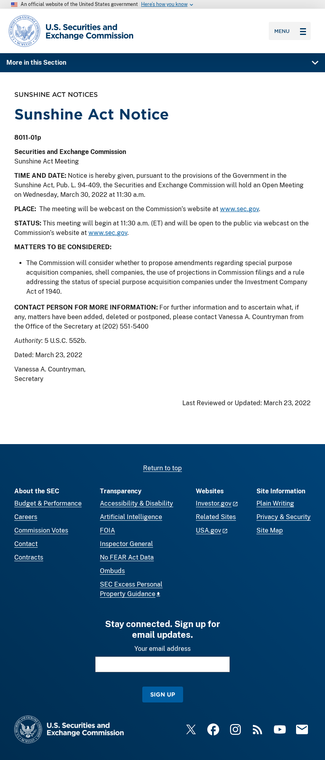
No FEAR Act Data (127, 557)
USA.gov (208, 530)
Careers (25, 517)
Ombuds (112, 571)
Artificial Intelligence (131, 517)
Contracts (28, 557)
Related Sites (216, 517)
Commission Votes (41, 530)
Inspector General (126, 544)
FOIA (107, 530)
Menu (282, 31)
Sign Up (162, 694)
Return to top (162, 468)
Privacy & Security (283, 517)
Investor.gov (213, 503)
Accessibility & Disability (136, 503)
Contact (26, 544)
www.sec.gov (239, 209)
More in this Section (36, 62)
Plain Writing (275, 503)
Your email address (162, 648)
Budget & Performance (48, 503)
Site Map (269, 530)
